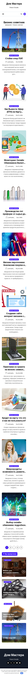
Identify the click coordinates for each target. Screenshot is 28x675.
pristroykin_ (11, 62)
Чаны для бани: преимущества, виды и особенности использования (11, 617)
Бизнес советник (14, 55)
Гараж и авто (8, 560)
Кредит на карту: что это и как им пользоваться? (14, 419)
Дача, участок (8, 603)
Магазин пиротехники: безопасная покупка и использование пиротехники (14, 266)
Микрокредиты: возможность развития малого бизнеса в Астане (14, 473)
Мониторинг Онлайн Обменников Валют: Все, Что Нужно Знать (14, 163)
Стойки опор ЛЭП (14, 58)
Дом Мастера (14, 3)
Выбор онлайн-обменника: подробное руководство (14, 525)
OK (21, 673)
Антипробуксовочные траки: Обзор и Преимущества (11, 595)
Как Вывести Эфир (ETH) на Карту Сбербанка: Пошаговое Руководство (14, 113)
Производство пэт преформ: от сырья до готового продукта (14, 214)
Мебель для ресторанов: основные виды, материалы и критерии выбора (11, 574)
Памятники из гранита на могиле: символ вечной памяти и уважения (14, 370)
